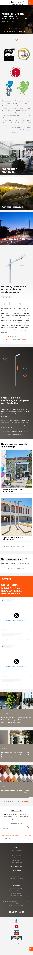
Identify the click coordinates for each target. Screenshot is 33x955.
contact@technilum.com (16, 908)
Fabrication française (16, 891)
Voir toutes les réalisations (15, 546)
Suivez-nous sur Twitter (13, 912)
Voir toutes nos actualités (15, 801)
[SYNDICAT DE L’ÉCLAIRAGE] (16, 938)
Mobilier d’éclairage (16, 850)
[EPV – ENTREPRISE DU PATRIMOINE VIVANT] (16, 926)
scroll (16, 39)
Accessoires (16, 855)
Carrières (16, 881)
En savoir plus (15, 29)
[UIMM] (16, 932)
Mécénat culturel (16, 895)
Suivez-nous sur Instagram (19, 912)
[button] (2, 2)
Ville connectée (16, 862)
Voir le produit (15, 337)
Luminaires (16, 853)
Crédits (16, 947)
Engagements (16, 885)
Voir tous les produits (15, 339)
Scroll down (31, 949)
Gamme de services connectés (15, 431)
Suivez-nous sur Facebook (9, 912)
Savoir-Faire (16, 876)
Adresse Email (16, 824)
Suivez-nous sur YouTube (16, 912)
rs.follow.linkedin (22, 912)
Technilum (16, 2)
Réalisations (16, 867)
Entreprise (16, 871)
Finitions (16, 858)
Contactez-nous (15, 568)
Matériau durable (16, 893)
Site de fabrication (16, 878)
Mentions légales (16, 944)
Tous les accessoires (15, 434)
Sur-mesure (16, 860)
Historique (16, 874)
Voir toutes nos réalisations (15, 31)
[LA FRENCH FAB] (16, 920)
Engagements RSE (16, 888)
